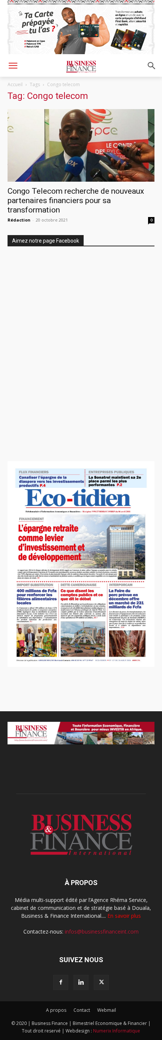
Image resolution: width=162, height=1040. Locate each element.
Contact (81, 1010)
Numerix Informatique (116, 1031)
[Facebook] (60, 982)
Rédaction (19, 220)
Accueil (15, 84)
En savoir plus (124, 915)
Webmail (106, 1010)
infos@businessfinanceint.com (102, 931)
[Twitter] (101, 982)
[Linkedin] (81, 982)
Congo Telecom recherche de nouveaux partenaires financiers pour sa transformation (76, 200)
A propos (56, 1010)
